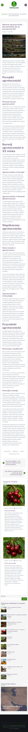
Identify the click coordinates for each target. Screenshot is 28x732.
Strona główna (4, 14)
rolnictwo (4, 31)
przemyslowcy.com (14, 725)
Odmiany (6, 508)
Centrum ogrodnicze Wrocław (14, 607)
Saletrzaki (9, 637)
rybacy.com (5, 726)
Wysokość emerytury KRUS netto (15, 666)
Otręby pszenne (11, 652)
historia (22, 451)
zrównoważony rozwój (14, 453)
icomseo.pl (16, 728)
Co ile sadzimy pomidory (13, 644)
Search (3, 596)
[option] (14, 699)
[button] (24, 684)
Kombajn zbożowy (11, 659)
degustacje (15, 451)
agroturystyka (7, 451)
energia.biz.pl (22, 725)
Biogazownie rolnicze (12, 674)
